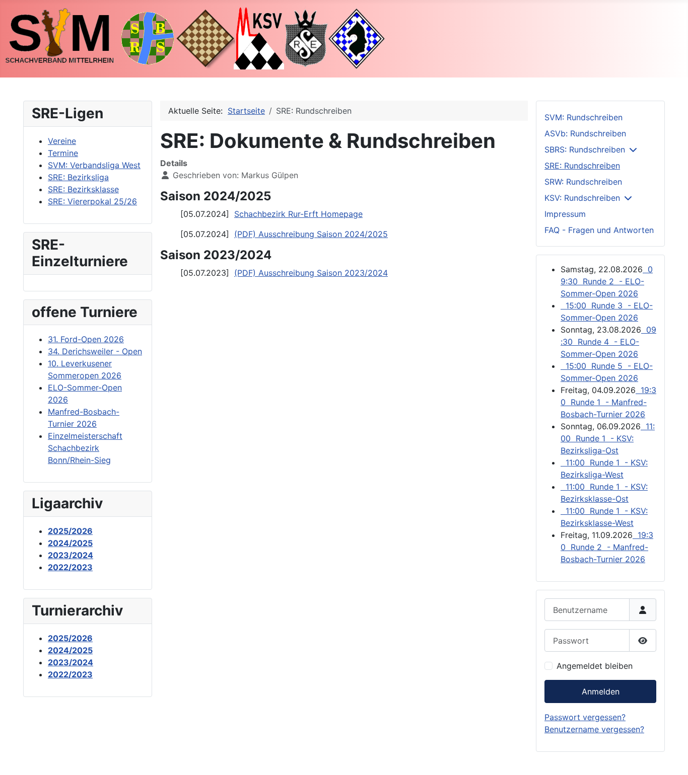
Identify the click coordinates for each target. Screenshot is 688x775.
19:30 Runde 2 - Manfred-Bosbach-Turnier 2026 (607, 547)
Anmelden (601, 691)
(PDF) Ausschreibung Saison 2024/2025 (311, 234)
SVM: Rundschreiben (583, 117)
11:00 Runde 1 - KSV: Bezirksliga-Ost (608, 438)
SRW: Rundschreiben (583, 182)
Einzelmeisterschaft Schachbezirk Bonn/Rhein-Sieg (85, 448)
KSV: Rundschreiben (582, 198)
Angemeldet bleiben (595, 666)
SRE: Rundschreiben (582, 166)
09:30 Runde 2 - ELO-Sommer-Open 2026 (607, 281)
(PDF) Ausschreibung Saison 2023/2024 (311, 273)
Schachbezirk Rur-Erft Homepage (298, 214)
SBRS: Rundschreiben (584, 149)
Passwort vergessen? (585, 717)
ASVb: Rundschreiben (585, 133)
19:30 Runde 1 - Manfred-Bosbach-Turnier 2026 (608, 402)
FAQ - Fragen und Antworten (599, 230)
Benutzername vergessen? (594, 729)
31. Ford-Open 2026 (86, 339)
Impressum (565, 214)
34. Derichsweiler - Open (95, 351)
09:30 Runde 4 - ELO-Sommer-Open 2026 (608, 342)
